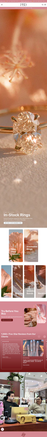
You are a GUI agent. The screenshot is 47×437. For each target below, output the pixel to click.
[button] (42, 5)
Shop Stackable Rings (32, 258)
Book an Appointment (7, 320)
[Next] (44, 336)
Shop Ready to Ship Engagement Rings (13, 222)
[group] (23, 8)
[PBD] (23, 4)
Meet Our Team (23, 405)
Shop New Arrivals (16, 258)
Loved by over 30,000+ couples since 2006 (23, 8)
